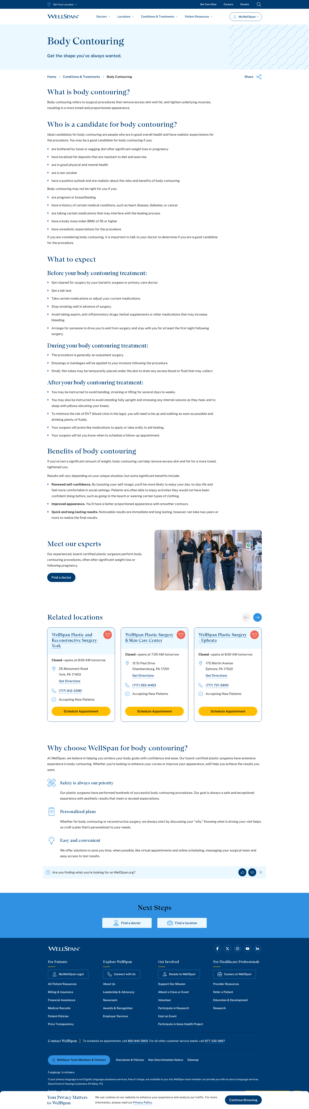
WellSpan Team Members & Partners (81, 1060)
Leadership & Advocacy (119, 992)
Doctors (101, 16)
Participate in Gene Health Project (180, 1024)
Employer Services (115, 1016)
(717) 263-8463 (144, 685)
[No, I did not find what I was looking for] (252, 872)
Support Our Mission (171, 984)
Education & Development (230, 1000)
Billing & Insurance (60, 992)
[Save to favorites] (107, 634)
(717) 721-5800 (217, 685)
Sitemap (193, 1060)
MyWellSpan (247, 16)
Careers (228, 4)
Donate (244, 4)
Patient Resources (197, 16)
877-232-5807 (215, 1041)
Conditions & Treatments (157, 16)
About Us (109, 984)
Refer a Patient (223, 992)
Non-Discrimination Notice (165, 1060)
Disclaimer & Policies (130, 1060)
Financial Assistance (61, 1000)
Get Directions (69, 681)
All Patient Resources (62, 984)
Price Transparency (61, 1024)
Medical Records (59, 1008)
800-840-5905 (138, 1041)
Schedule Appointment (81, 711)
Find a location (186, 923)
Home (51, 77)
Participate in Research (173, 1008)
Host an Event (167, 1016)
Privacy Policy (142, 1102)
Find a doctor (61, 577)
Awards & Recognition (118, 1008)
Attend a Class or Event (173, 992)
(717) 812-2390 (70, 691)
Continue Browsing (243, 1100)
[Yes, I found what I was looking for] (242, 872)
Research (219, 1008)
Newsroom (110, 1000)
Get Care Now (208, 4)
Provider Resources (226, 984)
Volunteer (164, 1000)
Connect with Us (125, 974)
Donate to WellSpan (182, 974)
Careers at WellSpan (237, 974)
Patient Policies (58, 1016)
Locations (123, 16)
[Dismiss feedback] (260, 872)
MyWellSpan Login (71, 974)
